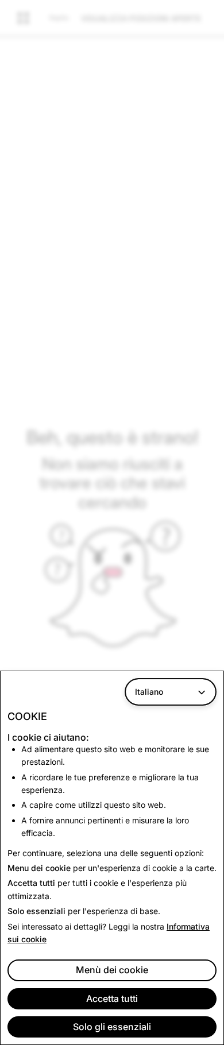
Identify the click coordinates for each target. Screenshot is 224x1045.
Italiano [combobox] (149, 691)
